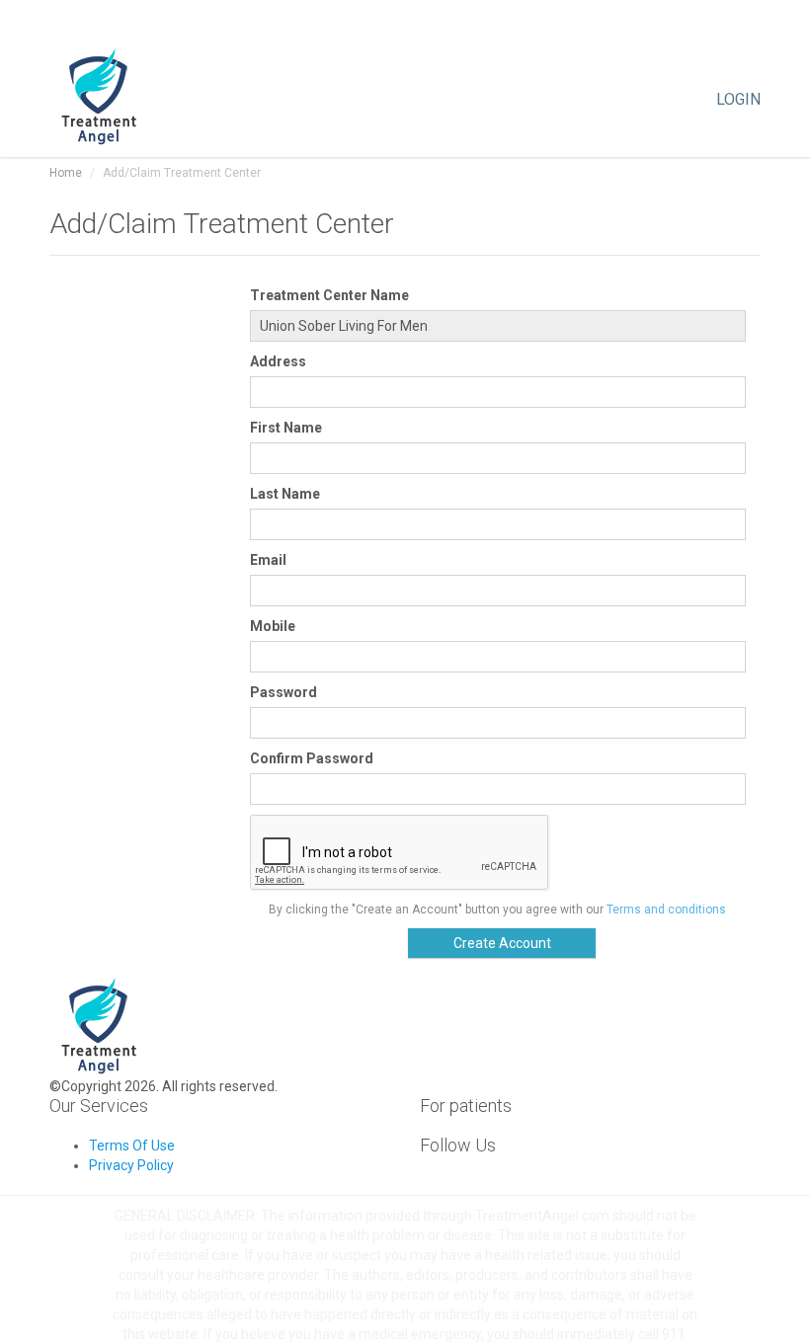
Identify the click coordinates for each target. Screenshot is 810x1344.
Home (65, 173)
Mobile (272, 626)
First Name (286, 427)
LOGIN (738, 98)
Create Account (502, 943)
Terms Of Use (132, 1145)
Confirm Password (311, 758)
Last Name (285, 494)
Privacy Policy (131, 1165)
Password (283, 692)
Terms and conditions (666, 909)
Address (278, 361)
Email (268, 560)
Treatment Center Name (329, 295)
